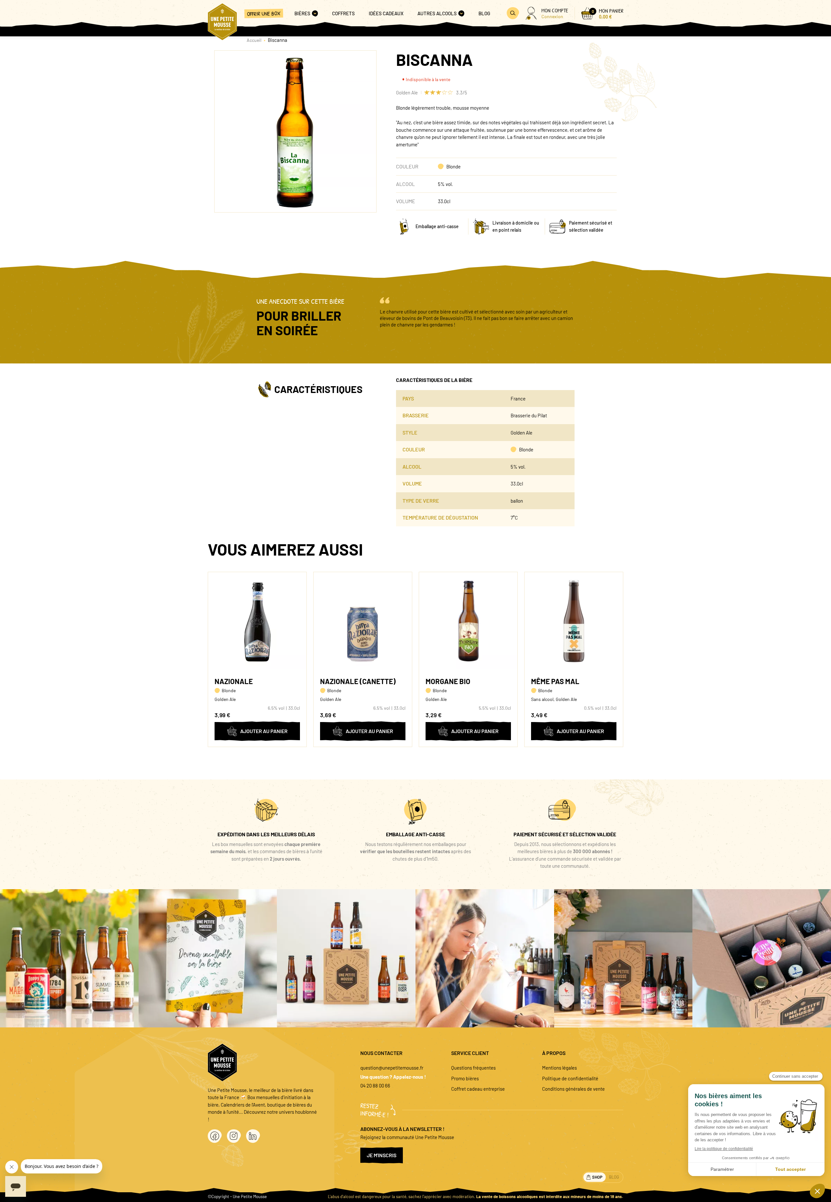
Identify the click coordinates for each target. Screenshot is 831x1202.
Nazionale (234, 681)
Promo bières (465, 1078)
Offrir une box (263, 13)
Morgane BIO (448, 681)
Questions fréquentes (473, 1068)
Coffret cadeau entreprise (478, 1089)
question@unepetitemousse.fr (391, 1068)
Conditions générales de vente (573, 1089)
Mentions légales (559, 1068)
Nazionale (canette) (358, 681)
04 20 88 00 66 (375, 1085)
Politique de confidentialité (570, 1078)
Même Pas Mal (555, 681)
